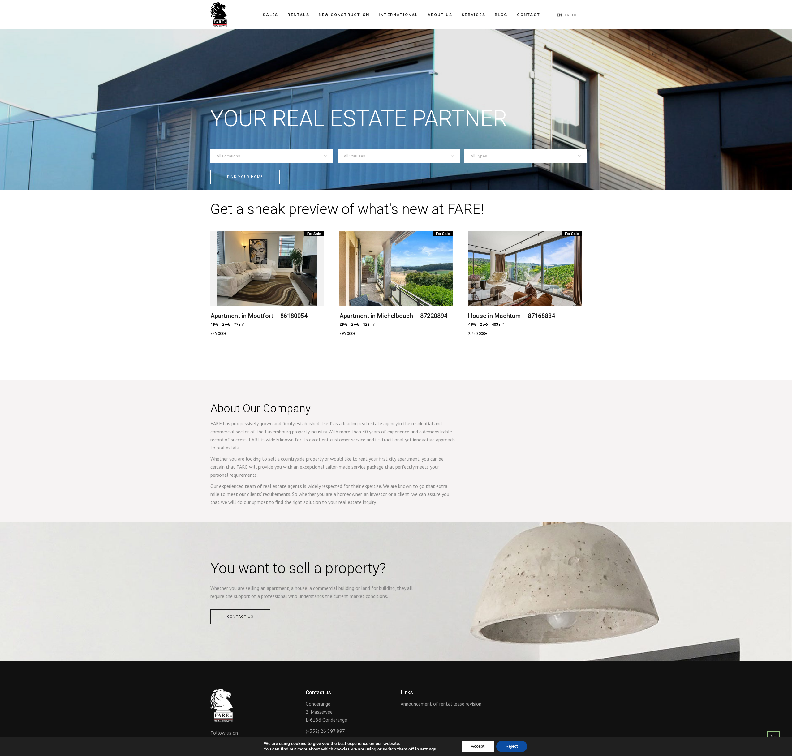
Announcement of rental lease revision (441, 704)
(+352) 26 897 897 (325, 731)
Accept (477, 746)
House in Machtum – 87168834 (511, 316)
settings (428, 749)
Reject (512, 746)
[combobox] (271, 156)
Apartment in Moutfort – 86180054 (259, 316)
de (574, 15)
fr (567, 15)
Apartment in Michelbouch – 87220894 (393, 316)
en (559, 15)
